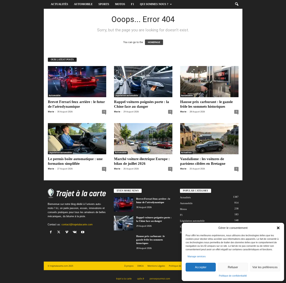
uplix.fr (140, 278)
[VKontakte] (76, 232)
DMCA (140, 265)
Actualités (59, 4)
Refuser (233, 267)
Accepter (200, 267)
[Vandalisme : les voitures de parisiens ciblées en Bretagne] (209, 138)
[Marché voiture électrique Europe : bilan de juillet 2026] (143, 138)
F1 (132, 4)
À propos (128, 265)
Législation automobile (126, 95)
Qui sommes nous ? (154, 4)
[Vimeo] (68, 232)
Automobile (83, 4)
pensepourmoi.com (160, 278)
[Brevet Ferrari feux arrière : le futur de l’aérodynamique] (77, 81)
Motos (120, 4)
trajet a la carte (124, 278)
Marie (51, 111)
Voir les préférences (265, 267)
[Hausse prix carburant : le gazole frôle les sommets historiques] (209, 81)
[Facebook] (52, 232)
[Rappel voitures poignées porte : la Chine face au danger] (143, 81)
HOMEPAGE (154, 42)
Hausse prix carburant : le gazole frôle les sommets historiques (150, 240)
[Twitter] (60, 232)
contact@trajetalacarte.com (77, 224)
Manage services (197, 256)
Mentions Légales (156, 265)
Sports (103, 4)
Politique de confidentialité (233, 275)
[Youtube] (83, 232)
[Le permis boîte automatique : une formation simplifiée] (77, 138)
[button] (278, 228)
